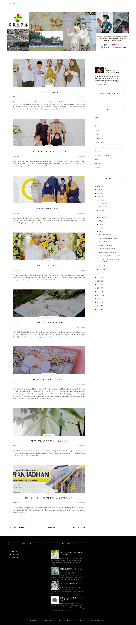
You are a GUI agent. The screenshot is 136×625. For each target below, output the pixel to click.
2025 (99, 190)
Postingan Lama (80, 528)
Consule (97, 122)
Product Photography (49, 317)
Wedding (49, 260)
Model (97, 134)
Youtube (14, 551)
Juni (100, 224)
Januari (101, 273)
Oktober (102, 210)
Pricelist (98, 151)
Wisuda (97, 168)
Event (97, 126)
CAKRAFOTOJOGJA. (57, 620)
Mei (100, 228)
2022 (99, 200)
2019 (99, 284)
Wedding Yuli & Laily (49, 265)
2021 (99, 277)
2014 (99, 302)
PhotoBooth (99, 138)
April (100, 232)
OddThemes (100, 620)
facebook (15, 558)
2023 (99, 197)
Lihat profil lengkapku (102, 84)
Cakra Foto (16, 97)
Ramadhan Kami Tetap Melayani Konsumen (49, 498)
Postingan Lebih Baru (20, 528)
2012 (99, 309)
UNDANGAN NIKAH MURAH (49, 322)
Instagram (15, 554)
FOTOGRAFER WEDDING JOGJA (71, 569)
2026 (99, 186)
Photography (49, 203)
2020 (99, 281)
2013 (99, 306)
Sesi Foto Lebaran (49, 92)
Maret (101, 266)
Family (49, 87)
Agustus (102, 217)
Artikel (49, 493)
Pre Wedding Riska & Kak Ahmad (49, 441)
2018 (99, 288)
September (103, 214)
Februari (102, 269)
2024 (99, 193)
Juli (100, 221)
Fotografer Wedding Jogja (49, 379)
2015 (99, 299)
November (102, 207)
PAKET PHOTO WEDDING (69, 583)
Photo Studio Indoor (48, 208)
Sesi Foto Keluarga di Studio (49, 152)
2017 (99, 292)
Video (97, 159)
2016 (99, 295)
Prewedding (49, 436)
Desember (102, 203)
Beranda (13, 4)
